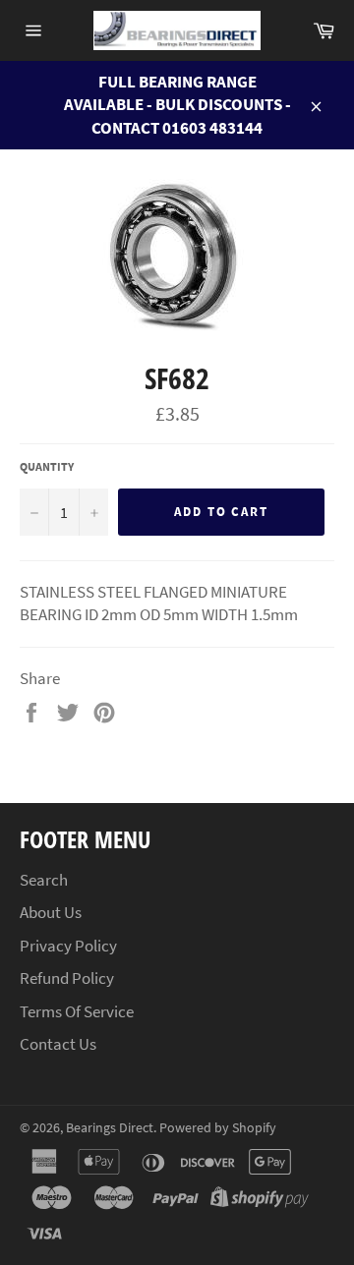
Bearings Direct (109, 1128)
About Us (51, 912)
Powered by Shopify (217, 1128)
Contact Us (58, 1044)
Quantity (47, 466)
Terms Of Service (77, 1011)
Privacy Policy (68, 945)
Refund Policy (67, 978)
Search (44, 880)
